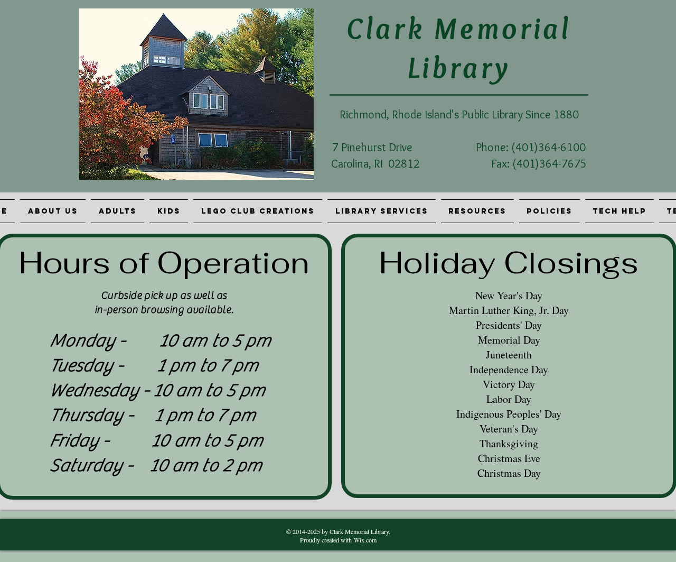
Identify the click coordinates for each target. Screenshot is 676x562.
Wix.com (365, 540)
